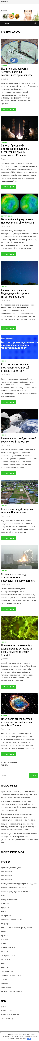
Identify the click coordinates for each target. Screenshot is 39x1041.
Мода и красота (8, 947)
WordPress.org (7, 1018)
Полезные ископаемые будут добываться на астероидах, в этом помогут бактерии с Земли (17, 650)
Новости (4, 951)
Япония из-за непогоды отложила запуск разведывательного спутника (18, 577)
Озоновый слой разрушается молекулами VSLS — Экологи (17, 221)
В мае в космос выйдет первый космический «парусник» (18, 440)
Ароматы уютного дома (11, 867)
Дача (3, 895)
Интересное (6, 915)
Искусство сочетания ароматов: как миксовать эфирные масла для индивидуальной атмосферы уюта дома (18, 817)
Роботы (4, 967)
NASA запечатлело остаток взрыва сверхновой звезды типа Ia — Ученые (16, 722)
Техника (4, 983)
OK (29, 1039)
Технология (6, 987)
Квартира (5, 923)
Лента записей (7, 1011)
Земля (3, 216)
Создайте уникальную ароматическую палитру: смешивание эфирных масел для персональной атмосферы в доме (18, 827)
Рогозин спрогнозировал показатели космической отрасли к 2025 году (15, 367)
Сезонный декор (8, 971)
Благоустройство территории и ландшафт (19, 883)
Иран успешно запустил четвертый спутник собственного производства (17, 72)
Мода (3, 943)
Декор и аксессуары (9, 899)
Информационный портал (12, 919)
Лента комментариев (10, 1014)
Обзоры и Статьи (8, 955)
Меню (7, 23)
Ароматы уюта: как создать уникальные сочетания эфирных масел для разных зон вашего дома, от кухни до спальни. (19, 794)
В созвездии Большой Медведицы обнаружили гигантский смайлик (15, 293)
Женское (5, 903)
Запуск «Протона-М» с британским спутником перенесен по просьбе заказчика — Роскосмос (15, 150)
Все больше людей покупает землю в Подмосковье (17, 511)
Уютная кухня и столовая (11, 991)
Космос (4, 65)
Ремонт (4, 963)
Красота (4, 935)
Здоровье (5, 907)
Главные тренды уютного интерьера (16, 891)
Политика (5, 959)
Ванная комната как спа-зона (13, 887)
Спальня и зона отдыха (11, 975)
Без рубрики (6, 871)
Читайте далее (8, 109)
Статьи (4, 979)
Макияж (4, 939)
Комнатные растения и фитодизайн (16, 927)
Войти (3, 1007)
